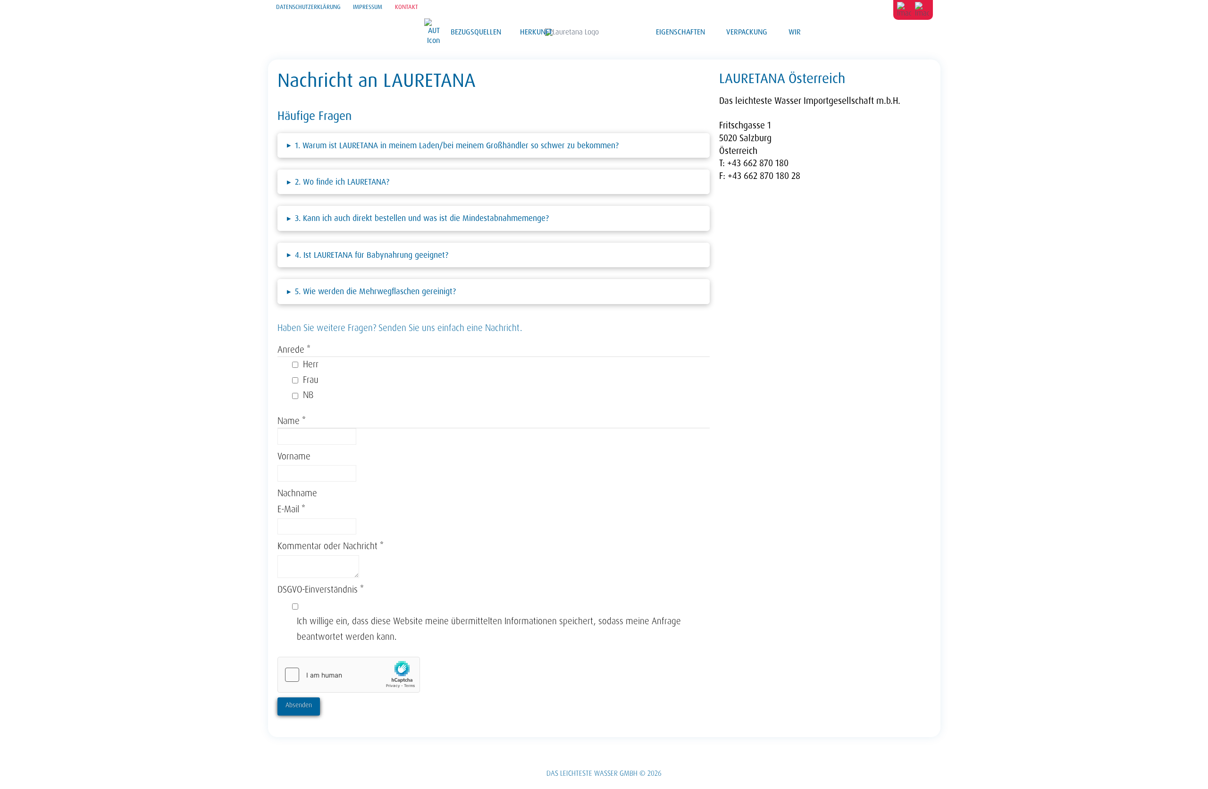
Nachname (297, 493)
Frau (311, 380)
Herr (311, 364)
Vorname (293, 456)
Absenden (298, 705)
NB (308, 395)
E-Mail (291, 509)
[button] (493, 145)
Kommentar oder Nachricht (330, 546)
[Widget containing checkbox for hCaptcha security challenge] (348, 675)
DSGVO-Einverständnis (320, 589)
